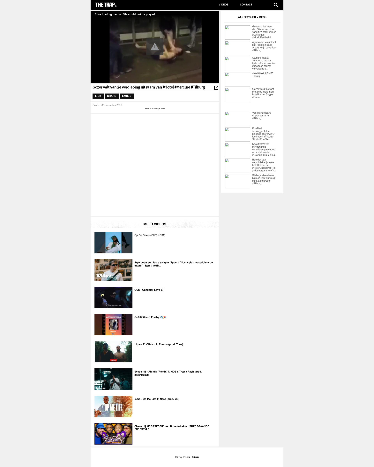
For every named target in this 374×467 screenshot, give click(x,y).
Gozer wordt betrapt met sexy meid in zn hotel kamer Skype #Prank (263, 93)
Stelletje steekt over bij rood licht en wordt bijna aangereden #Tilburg (263, 179)
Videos (223, 5)
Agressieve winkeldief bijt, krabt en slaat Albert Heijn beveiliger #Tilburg (264, 46)
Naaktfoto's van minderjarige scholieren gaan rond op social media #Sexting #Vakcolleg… (264, 149)
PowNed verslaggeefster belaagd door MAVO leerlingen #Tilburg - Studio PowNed (263, 134)
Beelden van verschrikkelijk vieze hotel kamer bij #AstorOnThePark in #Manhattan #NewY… (264, 165)
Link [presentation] (98, 96)
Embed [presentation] (126, 96)
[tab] (98, 96)
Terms (187, 457)
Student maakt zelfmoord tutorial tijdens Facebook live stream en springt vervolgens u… (263, 63)
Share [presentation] (111, 96)
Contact (246, 5)
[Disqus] (155, 164)
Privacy (195, 457)
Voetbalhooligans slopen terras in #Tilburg (261, 116)
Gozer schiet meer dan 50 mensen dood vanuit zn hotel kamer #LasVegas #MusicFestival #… (264, 32)
